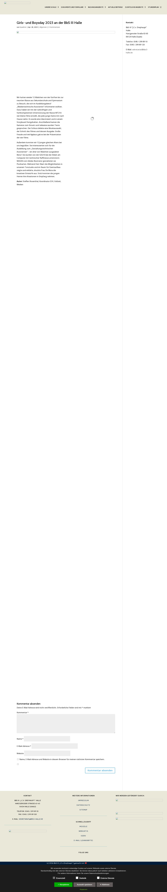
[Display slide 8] (106, 685)
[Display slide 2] (95, 685)
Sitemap (83, 810)
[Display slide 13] (114, 685)
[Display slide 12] (112, 685)
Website (20, 753)
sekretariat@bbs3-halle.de (31, 819)
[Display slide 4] (99, 685)
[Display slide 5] (100, 685)
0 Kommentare (54, 27)
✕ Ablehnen (104, 885)
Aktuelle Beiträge (115, 7)
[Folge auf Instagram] (88, 856)
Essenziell (60, 878)
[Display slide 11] (111, 685)
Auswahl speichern (84, 885)
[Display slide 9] (107, 685)
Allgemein (43, 27)
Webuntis (83, 831)
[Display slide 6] (102, 685)
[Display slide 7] (104, 685)
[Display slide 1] (94, 685)
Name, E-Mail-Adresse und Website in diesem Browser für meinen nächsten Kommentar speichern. (62, 759)
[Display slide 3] (97, 685)
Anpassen (83, 889)
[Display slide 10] (109, 685)
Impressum (83, 800)
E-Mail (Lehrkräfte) (83, 840)
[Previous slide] (70, 394)
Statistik (82, 878)
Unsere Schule (50, 7)
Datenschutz (83, 805)
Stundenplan (153, 7)
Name (20, 739)
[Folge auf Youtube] (83, 856)
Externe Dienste (107, 878)
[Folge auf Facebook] (79, 856)
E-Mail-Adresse (24, 746)
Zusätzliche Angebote (134, 7)
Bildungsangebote (95, 7)
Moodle (83, 826)
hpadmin (23, 27)
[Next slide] (112, 394)
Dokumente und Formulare (72, 7)
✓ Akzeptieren (63, 885)
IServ (83, 836)
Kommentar (23, 712)
